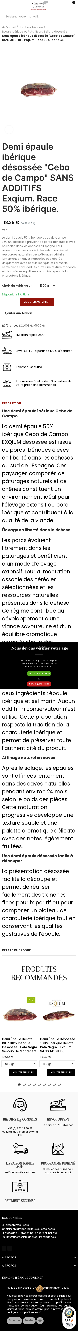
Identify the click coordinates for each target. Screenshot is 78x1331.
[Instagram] (9, 1248)
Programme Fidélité (58, 1163)
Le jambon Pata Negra (15, 1225)
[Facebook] (4, 1248)
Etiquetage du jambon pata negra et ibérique (29, 1233)
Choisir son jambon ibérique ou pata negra (28, 1229)
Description (11, 403)
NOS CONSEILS (12, 1218)
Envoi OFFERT (58, 1119)
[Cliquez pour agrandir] (9, 130)
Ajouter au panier (36, 302)
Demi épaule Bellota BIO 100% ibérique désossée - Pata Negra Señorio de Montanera (19, 1045)
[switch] (69, 1325)
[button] (19, 1084)
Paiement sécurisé (20, 1201)
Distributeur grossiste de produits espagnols (29, 1237)
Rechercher (71, 16)
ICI (40, 1312)
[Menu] (4, 5)
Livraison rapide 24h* (20, 1165)
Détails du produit (17, 950)
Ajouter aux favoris (18, 313)
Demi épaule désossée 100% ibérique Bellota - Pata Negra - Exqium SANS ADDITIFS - (58, 1045)
